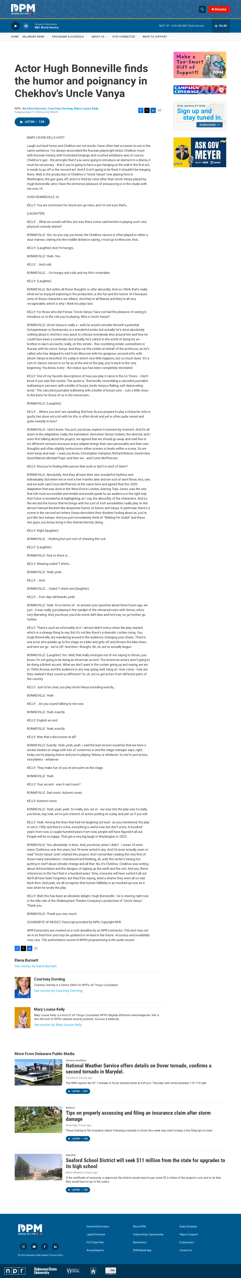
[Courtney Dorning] (23, 987)
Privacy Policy (56, 1255)
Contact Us (186, 1250)
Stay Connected (123, 36)
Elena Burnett (36, 108)
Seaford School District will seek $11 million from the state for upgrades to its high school (145, 1163)
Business (70, 1107)
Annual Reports (95, 1250)
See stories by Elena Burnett (36, 966)
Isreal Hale (71, 1125)
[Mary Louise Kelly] (23, 1017)
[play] (15, 26)
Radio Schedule (188, 1226)
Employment (187, 1242)
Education (71, 1155)
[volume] (26, 26)
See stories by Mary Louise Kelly (58, 1024)
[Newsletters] (200, 115)
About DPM (139, 1226)
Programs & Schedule (68, 36)
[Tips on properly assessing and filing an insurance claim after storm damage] (38, 1119)
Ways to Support (155, 36)
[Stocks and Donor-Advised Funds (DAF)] (200, 65)
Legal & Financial (96, 1234)
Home (15, 36)
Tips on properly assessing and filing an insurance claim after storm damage (138, 1116)
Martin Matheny (74, 1172)
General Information (98, 1226)
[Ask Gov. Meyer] (200, 152)
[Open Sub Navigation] (47, 36)
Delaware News (33, 36)
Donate (220, 9)
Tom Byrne (72, 1077)
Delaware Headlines (76, 1060)
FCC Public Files (95, 1242)
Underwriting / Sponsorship (148, 1234)
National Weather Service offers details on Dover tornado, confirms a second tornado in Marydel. (138, 1069)
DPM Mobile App (142, 1250)
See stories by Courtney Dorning (58, 990)
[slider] (31, 26)
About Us (98, 36)
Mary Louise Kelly (86, 108)
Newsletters (139, 1242)
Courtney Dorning (60, 108)
